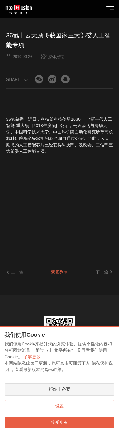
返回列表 (59, 272)
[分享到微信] (39, 79)
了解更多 (32, 356)
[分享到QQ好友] (65, 79)
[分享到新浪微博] (52, 79)
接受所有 (59, 422)
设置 (59, 406)
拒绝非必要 (59, 389)
